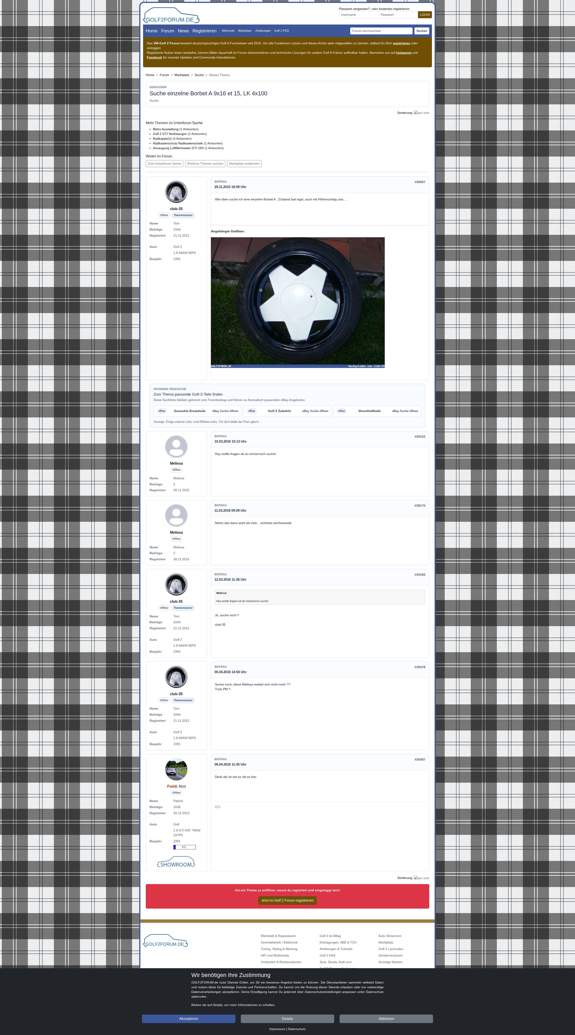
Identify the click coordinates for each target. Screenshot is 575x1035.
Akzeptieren (188, 1019)
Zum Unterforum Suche (164, 163)
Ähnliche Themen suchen (205, 163)
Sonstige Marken (390, 962)
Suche (199, 75)
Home (152, 30)
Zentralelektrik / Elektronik (279, 942)
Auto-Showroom (389, 936)
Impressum (277, 1029)
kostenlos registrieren (394, 9)
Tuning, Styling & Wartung (279, 949)
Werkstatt (228, 30)
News (183, 30)
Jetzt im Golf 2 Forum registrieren (287, 900)
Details (287, 1019)
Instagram (403, 52)
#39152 (420, 436)
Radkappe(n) (162, 138)
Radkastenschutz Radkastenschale (178, 143)
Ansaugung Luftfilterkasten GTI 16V (178, 148)
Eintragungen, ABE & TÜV (338, 942)
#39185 (420, 574)
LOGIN (425, 14)
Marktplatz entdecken (244, 163)
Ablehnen (386, 1019)
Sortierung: (405, 112)
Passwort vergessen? (354, 9)
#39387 (420, 759)
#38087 (420, 182)
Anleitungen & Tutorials (336, 949)
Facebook (154, 57)
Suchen (421, 31)
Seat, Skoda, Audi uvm (336, 962)
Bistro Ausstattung (166, 129)
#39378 (420, 667)
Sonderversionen (390, 955)
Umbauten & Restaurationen (281, 962)
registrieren (401, 43)
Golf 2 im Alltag (330, 936)
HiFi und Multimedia (275, 955)
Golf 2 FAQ (281, 30)
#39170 (420, 505)
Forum (167, 30)
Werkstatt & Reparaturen (278, 936)
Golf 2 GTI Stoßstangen (170, 134)
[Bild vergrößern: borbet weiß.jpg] (298, 302)
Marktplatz (245, 30)
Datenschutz (297, 1029)
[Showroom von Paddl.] (176, 862)
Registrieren (204, 30)
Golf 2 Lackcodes (390, 949)
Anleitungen (263, 30)
